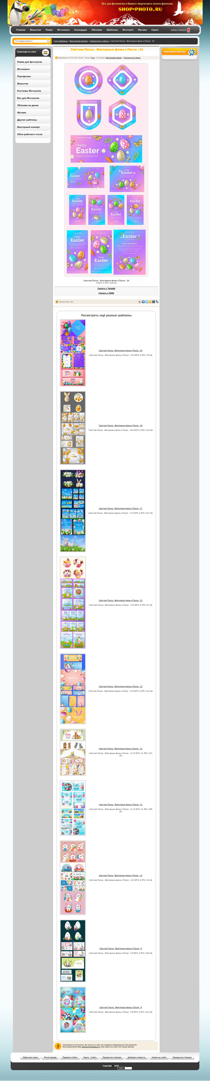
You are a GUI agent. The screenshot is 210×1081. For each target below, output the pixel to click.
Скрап (154, 29)
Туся (93, 58)
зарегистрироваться (91, 1047)
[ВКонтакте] (143, 302)
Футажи (142, 29)
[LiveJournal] (157, 302)
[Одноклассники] (150, 302)
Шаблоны (112, 29)
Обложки (97, 29)
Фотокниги (63, 29)
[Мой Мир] (153, 302)
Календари (80, 29)
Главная (20, 29)
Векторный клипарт (79, 41)
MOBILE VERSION (178, 30)
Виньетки (35, 29)
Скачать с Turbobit (106, 288)
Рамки (49, 29)
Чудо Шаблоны (61, 41)
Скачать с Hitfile (106, 293)
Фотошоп (128, 29)
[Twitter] (146, 302)
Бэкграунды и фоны (99, 41)
